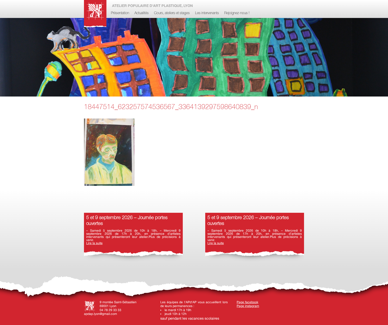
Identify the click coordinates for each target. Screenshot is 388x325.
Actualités (141, 13)
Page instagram (248, 306)
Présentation (120, 13)
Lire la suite (94, 243)
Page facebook (247, 302)
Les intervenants (207, 13)
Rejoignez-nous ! (236, 13)
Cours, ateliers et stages (172, 13)
